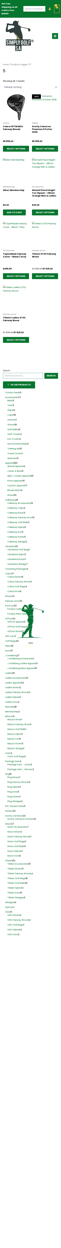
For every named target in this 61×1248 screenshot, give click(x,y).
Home (6, 64)
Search (6, 370)
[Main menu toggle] (55, 36)
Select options (16, 148)
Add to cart (14, 212)
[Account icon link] (49, 8)
